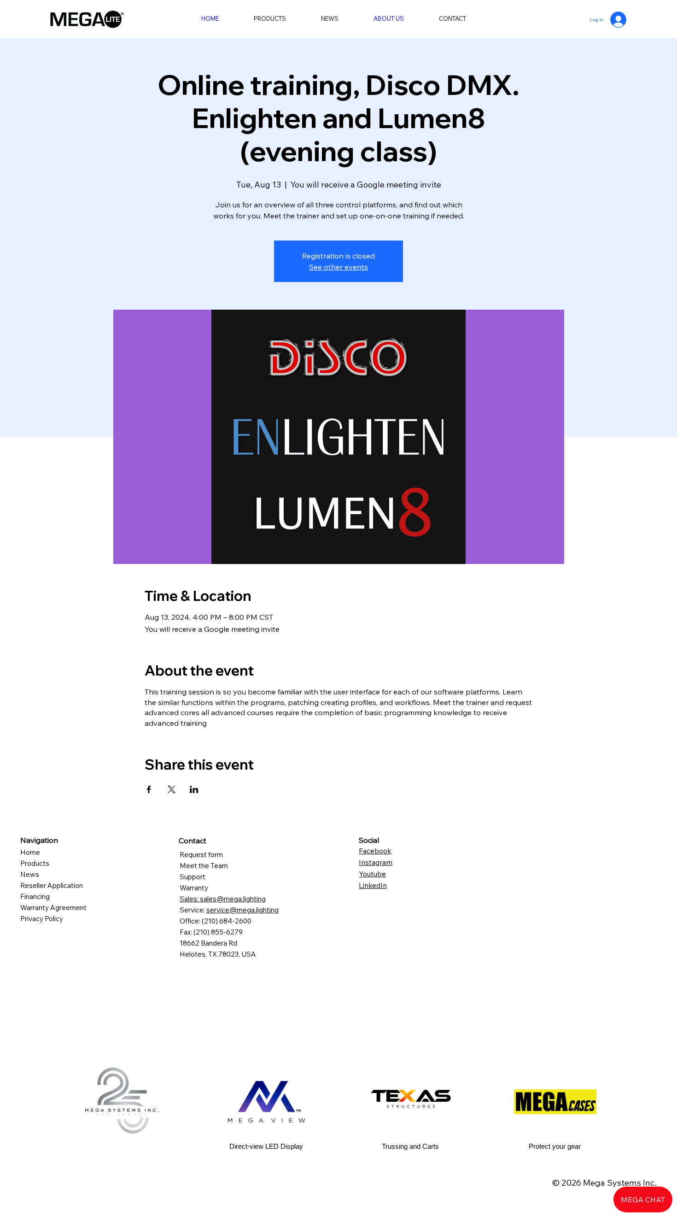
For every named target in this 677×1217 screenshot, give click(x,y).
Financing (35, 896)
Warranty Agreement (53, 907)
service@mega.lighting (242, 909)
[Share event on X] (171, 789)
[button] (270, 18)
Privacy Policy (41, 918)
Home (31, 852)
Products (34, 863)
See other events (338, 266)
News (29, 874)
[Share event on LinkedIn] (194, 789)
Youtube (372, 873)
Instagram (375, 862)
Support (192, 876)
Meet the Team (204, 865)
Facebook (375, 850)
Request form (202, 854)
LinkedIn (373, 885)
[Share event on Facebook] (149, 789)
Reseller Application (51, 885)
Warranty (194, 887)
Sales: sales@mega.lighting (223, 898)
